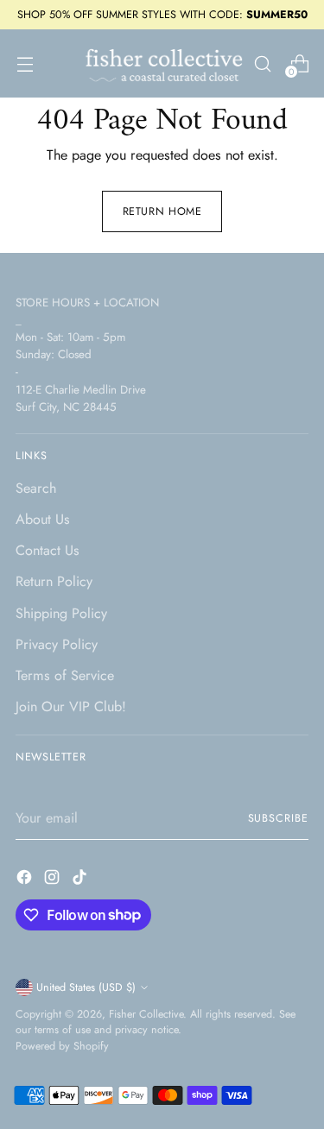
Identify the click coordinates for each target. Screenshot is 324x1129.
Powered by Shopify (62, 1046)
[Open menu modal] (24, 63)
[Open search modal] (262, 63)
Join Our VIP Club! (71, 706)
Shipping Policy (61, 613)
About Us (43, 519)
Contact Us (47, 550)
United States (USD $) (86, 987)
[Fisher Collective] (161, 63)
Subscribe (278, 818)
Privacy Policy (57, 644)
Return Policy (54, 581)
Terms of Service (65, 675)
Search (36, 488)
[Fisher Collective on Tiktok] (81, 880)
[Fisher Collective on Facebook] (26, 880)
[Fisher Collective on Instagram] (53, 880)
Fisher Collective (146, 1014)
